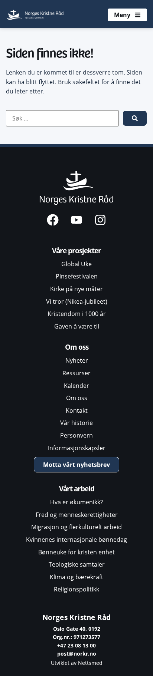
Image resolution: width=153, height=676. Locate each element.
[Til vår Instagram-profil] (100, 220)
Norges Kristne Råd (76, 617)
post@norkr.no (76, 653)
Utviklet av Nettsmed (76, 662)
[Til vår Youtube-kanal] (76, 220)
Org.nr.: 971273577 (76, 636)
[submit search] (135, 118)
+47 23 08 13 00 (76, 645)
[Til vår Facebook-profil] (53, 220)
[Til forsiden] (35, 15)
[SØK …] (62, 118)
